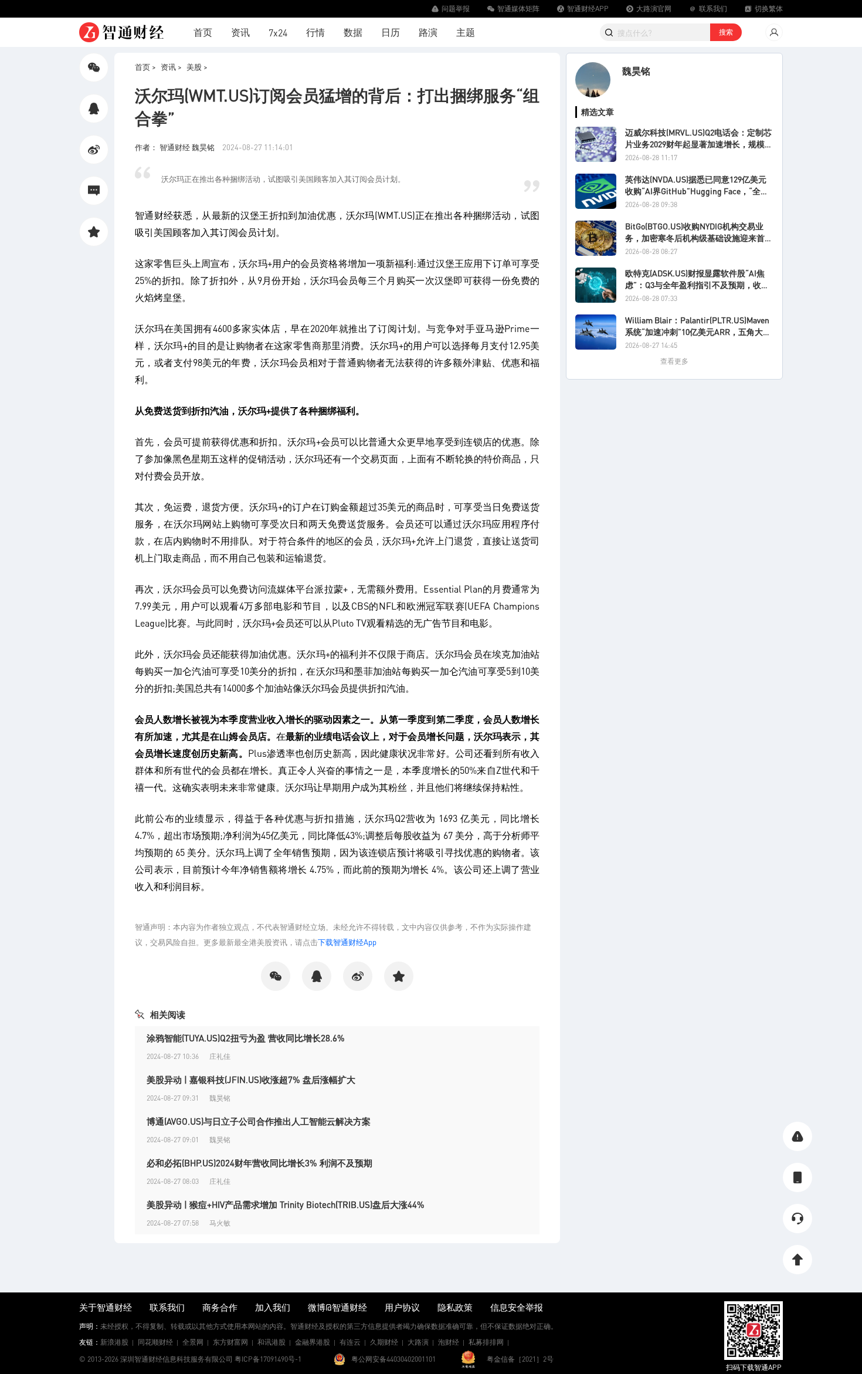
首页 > (145, 67)
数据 (353, 32)
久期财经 (384, 1342)
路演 (428, 32)
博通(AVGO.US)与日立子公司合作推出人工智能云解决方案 (259, 1121)
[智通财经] (121, 32)
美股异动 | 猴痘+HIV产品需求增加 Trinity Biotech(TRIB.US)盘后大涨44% (286, 1204)
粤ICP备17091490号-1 (268, 1359)
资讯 (240, 32)
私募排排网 (486, 1342)
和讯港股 (271, 1342)
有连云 (350, 1342)
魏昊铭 (636, 71)
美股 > (197, 67)
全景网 (192, 1342)
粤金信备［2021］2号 (520, 1359)
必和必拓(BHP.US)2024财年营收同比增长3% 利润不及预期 (259, 1163)
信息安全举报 (516, 1307)
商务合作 (219, 1307)
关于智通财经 (105, 1307)
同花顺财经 (155, 1342)
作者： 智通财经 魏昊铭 (175, 147)
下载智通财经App (347, 942)
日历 (390, 32)
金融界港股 (312, 1342)
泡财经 (448, 1342)
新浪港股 (114, 1342)
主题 (465, 32)
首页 (203, 32)
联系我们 (167, 1307)
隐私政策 (455, 1307)
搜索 (726, 32)
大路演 (418, 1342)
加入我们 (272, 1307)
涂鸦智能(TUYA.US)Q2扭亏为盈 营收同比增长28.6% (246, 1038)
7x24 (278, 32)
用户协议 (402, 1307)
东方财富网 (230, 1342)
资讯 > (171, 67)
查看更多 (674, 361)
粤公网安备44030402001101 (393, 1359)
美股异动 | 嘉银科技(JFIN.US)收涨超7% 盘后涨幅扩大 (251, 1079)
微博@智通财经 (337, 1307)
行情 (315, 32)
